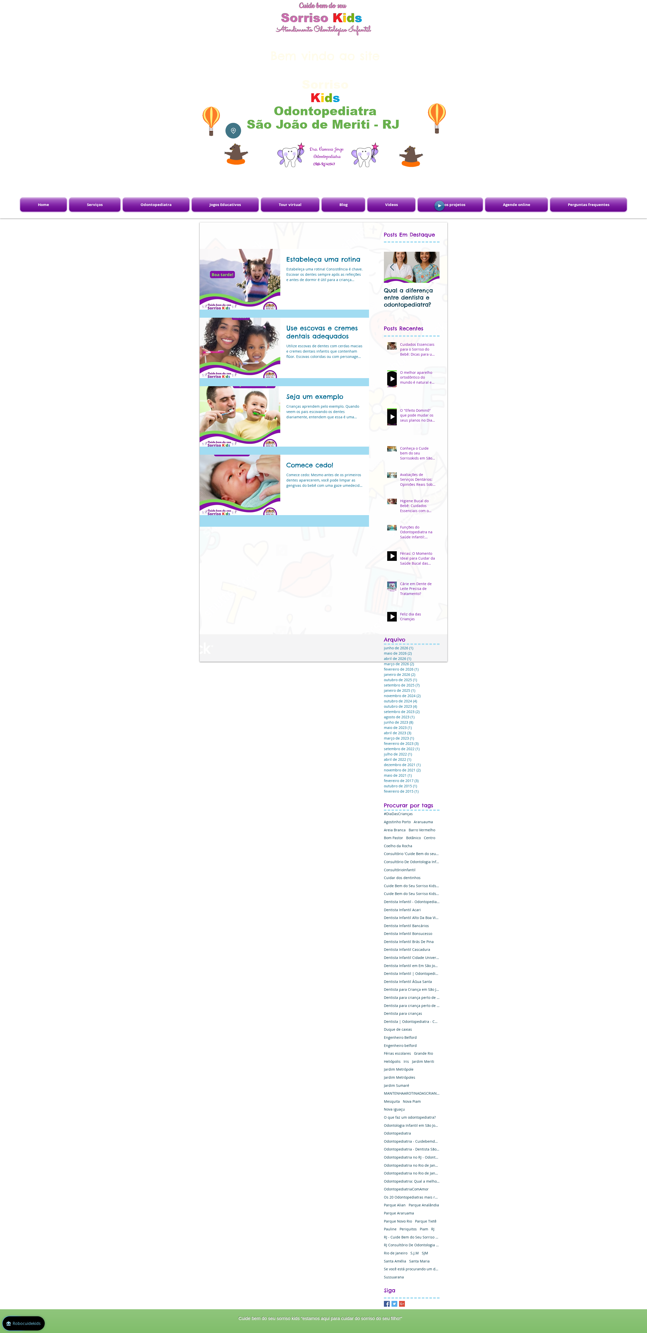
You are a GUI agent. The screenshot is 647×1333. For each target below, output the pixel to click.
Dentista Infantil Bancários (406, 925)
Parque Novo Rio (398, 1221)
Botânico (413, 837)
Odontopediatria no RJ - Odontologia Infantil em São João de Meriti (412, 1157)
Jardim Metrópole (398, 1069)
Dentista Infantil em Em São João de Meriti (412, 965)
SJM (425, 1253)
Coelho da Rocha (398, 845)
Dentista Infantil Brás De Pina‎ (409, 941)
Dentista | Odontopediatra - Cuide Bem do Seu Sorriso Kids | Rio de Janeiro (412, 1021)
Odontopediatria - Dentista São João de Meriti (412, 1149)
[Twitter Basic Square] (394, 1304)
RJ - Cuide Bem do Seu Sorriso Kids (412, 1237)
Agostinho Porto (397, 821)
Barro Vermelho (422, 830)
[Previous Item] (392, 267)
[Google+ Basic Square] (402, 1304)
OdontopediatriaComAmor (406, 1189)
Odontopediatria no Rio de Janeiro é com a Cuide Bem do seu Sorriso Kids (412, 1173)
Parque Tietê (425, 1221)
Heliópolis (392, 1061)
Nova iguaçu (394, 1109)
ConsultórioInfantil (399, 869)
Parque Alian (395, 1205)
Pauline (390, 1229)
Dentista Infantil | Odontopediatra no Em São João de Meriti (412, 973)
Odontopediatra (397, 1133)
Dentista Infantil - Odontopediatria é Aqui (412, 901)
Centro (429, 837)
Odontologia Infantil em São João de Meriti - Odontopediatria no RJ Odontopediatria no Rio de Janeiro (412, 1125)
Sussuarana (394, 1277)
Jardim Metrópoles (399, 1077)
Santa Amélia (395, 1261)
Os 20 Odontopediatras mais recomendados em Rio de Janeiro (412, 1197)
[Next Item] (431, 267)
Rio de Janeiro (395, 1253)
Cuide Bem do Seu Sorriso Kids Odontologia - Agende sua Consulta (412, 885)
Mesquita (392, 1101)
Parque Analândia (424, 1205)
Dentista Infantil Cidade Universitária (412, 957)
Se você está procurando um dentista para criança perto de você (412, 1269)
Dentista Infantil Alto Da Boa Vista (412, 917)
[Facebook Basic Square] (387, 1304)
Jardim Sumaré (396, 1085)
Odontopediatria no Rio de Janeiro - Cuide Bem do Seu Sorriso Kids (412, 1165)
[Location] (233, 131)
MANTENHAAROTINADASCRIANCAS (412, 1093)
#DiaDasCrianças (398, 813)
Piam (424, 1229)
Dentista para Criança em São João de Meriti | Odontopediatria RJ (412, 989)
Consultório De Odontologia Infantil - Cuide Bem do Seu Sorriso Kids (412, 861)
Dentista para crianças (403, 1013)
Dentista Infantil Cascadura (407, 949)
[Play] (439, 206)
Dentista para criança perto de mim (412, 997)
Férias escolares (397, 1053)
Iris (406, 1061)
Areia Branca (395, 830)
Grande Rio (423, 1053)
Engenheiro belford (400, 1045)
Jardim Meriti (423, 1061)
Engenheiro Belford (400, 1037)
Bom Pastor (393, 837)
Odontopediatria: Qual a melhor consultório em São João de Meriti (412, 1181)
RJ (432, 1229)
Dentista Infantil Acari (402, 909)
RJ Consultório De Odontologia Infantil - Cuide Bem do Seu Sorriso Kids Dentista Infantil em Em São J (412, 1245)
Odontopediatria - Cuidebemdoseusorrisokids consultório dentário (412, 1141)
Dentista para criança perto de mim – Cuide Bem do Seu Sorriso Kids (412, 1005)
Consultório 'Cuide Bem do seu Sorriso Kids (412, 853)
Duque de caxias (398, 1029)
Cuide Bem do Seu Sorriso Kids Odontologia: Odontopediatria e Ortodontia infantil (412, 893)
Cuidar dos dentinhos (402, 877)
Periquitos (408, 1229)
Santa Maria (419, 1261)
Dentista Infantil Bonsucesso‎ (408, 933)
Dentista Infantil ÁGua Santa (408, 981)
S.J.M (414, 1253)
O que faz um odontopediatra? (410, 1117)
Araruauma (423, 821)
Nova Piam (412, 1101)
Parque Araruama (399, 1213)
